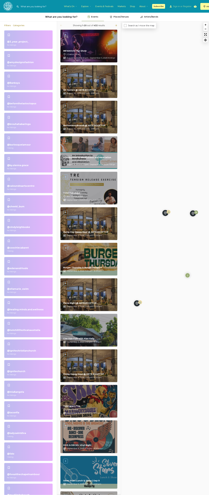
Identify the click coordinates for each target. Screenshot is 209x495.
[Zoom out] (205, 29)
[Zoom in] (205, 25)
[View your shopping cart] (195, 6)
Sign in (176, 6)
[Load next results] (116, 25)
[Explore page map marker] (137, 303)
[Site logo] (8, 6)
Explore (85, 6)
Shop (132, 6)
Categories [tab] (18, 25)
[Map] (165, 258)
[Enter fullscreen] (205, 34)
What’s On (69, 6)
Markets (122, 6)
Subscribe (159, 6)
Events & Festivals (104, 6)
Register (187, 6)
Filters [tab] (7, 25)
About (142, 6)
